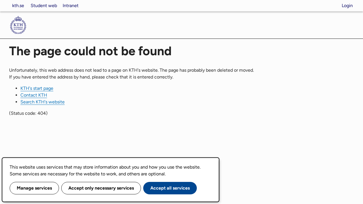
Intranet (71, 5)
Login (347, 5)
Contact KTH (33, 95)
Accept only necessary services (101, 188)
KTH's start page (36, 88)
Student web (44, 5)
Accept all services (170, 188)
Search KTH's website (42, 102)
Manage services (34, 188)
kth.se (18, 5)
